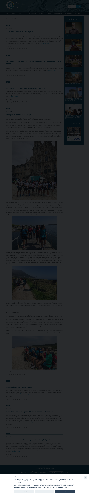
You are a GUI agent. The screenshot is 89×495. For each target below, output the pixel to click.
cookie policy (60, 487)
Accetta (65, 491)
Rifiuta (44, 491)
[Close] (85, 477)
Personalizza (24, 491)
